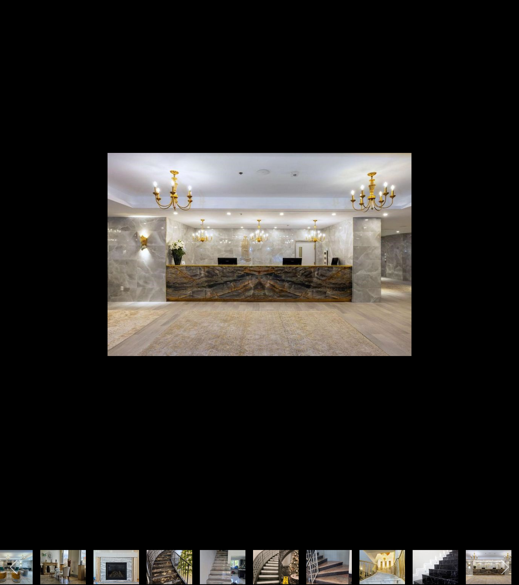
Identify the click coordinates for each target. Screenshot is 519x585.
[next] (505, 281)
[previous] (13, 281)
